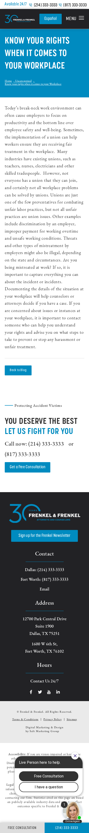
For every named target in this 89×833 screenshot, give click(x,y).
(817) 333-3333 (75, 5)
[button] (75, 19)
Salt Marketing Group (44, 731)
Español (50, 19)
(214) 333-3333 (45, 5)
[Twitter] (40, 692)
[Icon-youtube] (49, 692)
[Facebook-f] (31, 692)
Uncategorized (23, 81)
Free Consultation (22, 828)
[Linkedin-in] (58, 692)
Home (8, 81)
